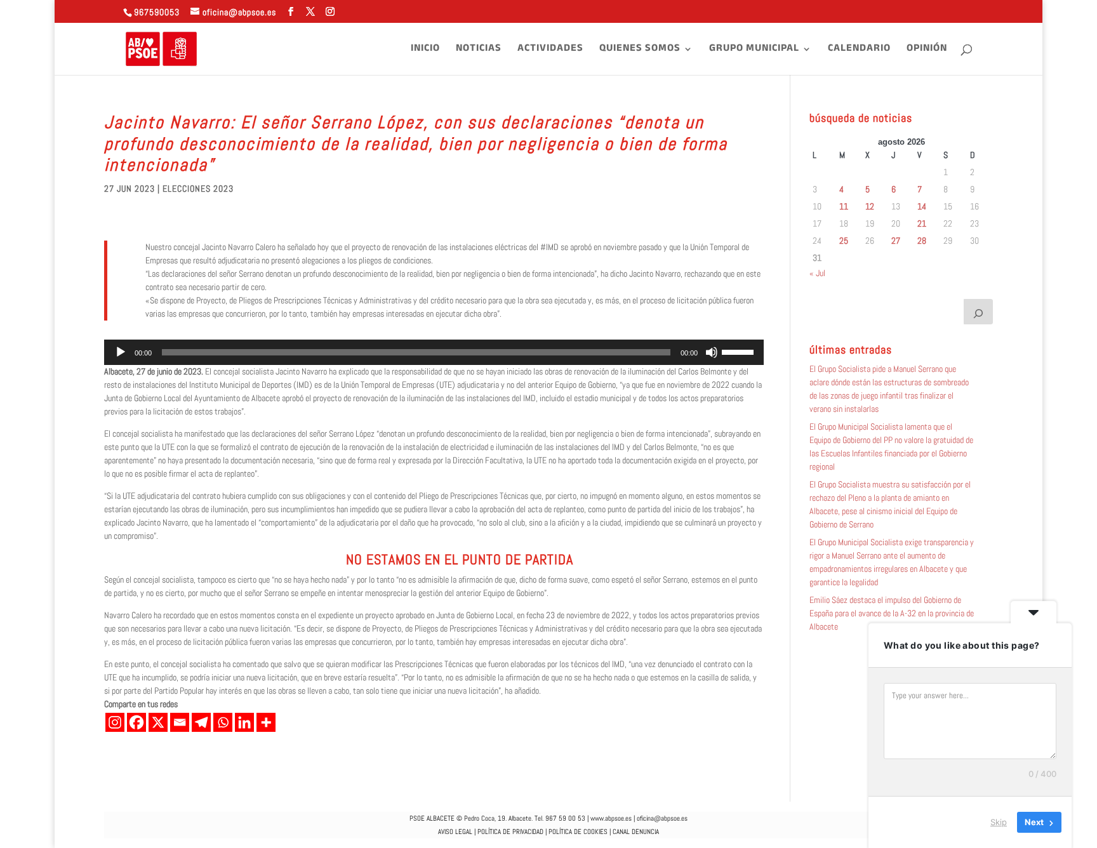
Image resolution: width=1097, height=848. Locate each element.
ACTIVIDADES (550, 50)
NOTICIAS (479, 50)
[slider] (739, 351)
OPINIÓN (927, 50)
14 (921, 206)
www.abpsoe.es (611, 818)
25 (843, 240)
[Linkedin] (244, 722)
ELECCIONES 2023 (198, 188)
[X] (158, 722)
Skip (998, 822)
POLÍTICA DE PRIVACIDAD (510, 831)
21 (921, 223)
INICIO (425, 50)
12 (869, 206)
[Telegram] (201, 722)
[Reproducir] (120, 352)
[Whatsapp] (222, 722)
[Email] (179, 722)
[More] (266, 722)
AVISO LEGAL (455, 831)
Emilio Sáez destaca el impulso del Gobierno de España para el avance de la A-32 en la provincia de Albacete (891, 613)
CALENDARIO (859, 50)
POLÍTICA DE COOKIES (578, 831)
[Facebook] (136, 722)
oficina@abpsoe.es (662, 818)
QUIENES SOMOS (640, 50)
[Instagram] (114, 722)
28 (921, 240)
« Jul (817, 273)
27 (895, 240)
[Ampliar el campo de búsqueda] (978, 311)
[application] (434, 352)
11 (843, 206)
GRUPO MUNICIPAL (754, 50)
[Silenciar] (711, 352)
